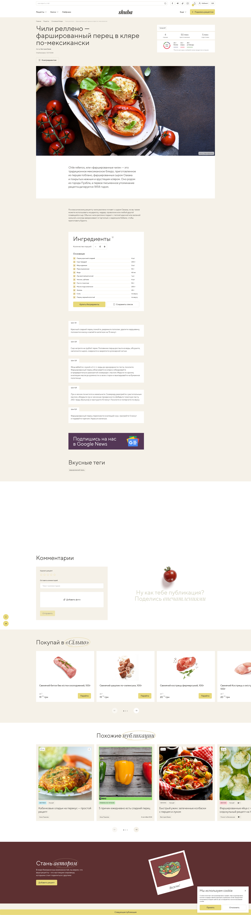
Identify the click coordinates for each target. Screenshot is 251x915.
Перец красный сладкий (86, 258)
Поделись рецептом (204, 12)
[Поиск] (165, 3)
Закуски (223, 803)
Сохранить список (124, 304)
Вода (78, 272)
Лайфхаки (66, 12)
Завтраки (42, 803)
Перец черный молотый (86, 297)
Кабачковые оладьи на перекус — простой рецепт (64, 809)
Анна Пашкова (44, 817)
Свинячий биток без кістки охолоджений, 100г (65, 685)
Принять (210, 907)
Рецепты (40, 12)
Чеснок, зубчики (83, 279)
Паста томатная (83, 283)
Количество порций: (82, 246)
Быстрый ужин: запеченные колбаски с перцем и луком (182, 809)
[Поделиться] (6, 623)
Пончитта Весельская (228, 817)
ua (212, 3)
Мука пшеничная (83, 269)
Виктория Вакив (46, 49)
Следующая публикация (125, 912)
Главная (38, 21)
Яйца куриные (82, 265)
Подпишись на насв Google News (94, 441)
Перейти (84, 696)
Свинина (163, 803)
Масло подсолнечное (85, 287)
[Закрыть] (245, 891)
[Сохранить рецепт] (6, 617)
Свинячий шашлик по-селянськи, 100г (121, 685)
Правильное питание (107, 803)
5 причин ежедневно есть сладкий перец (124, 808)
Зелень (79, 290)
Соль (78, 294)
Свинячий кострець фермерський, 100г (182, 685)
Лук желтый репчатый (85, 276)
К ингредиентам (49, 60)
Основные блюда (57, 21)
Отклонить (234, 907)
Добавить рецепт (47, 882)
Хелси (53, 12)
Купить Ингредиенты (89, 304)
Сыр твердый (82, 262)
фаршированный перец (77, 470)
